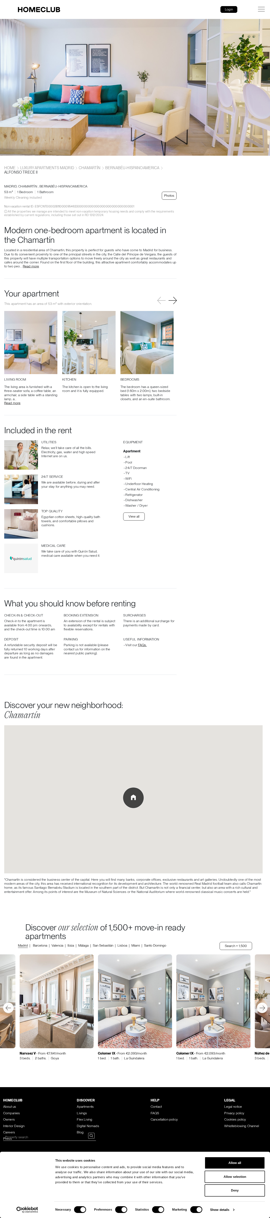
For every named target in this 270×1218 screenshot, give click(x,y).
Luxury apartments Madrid (47, 168)
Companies (11, 1113)
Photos (169, 196)
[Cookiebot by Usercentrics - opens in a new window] (27, 1210)
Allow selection (235, 1176)
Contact (156, 1107)
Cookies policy (235, 1119)
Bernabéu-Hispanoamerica (132, 168)
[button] (173, 300)
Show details (219, 1209)
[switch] (121, 1209)
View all (133, 516)
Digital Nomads (88, 1126)
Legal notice (233, 1107)
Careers (9, 1132)
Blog (80, 1132)
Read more (31, 266)
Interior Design (13, 1126)
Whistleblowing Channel (241, 1126)
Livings (82, 1113)
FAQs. (142, 645)
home (10, 168)
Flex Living (84, 1119)
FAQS (155, 1113)
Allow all (234, 1163)
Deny (235, 1190)
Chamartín (89, 168)
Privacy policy (234, 1113)
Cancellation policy (164, 1119)
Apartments (85, 1107)
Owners (9, 1119)
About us (9, 1107)
